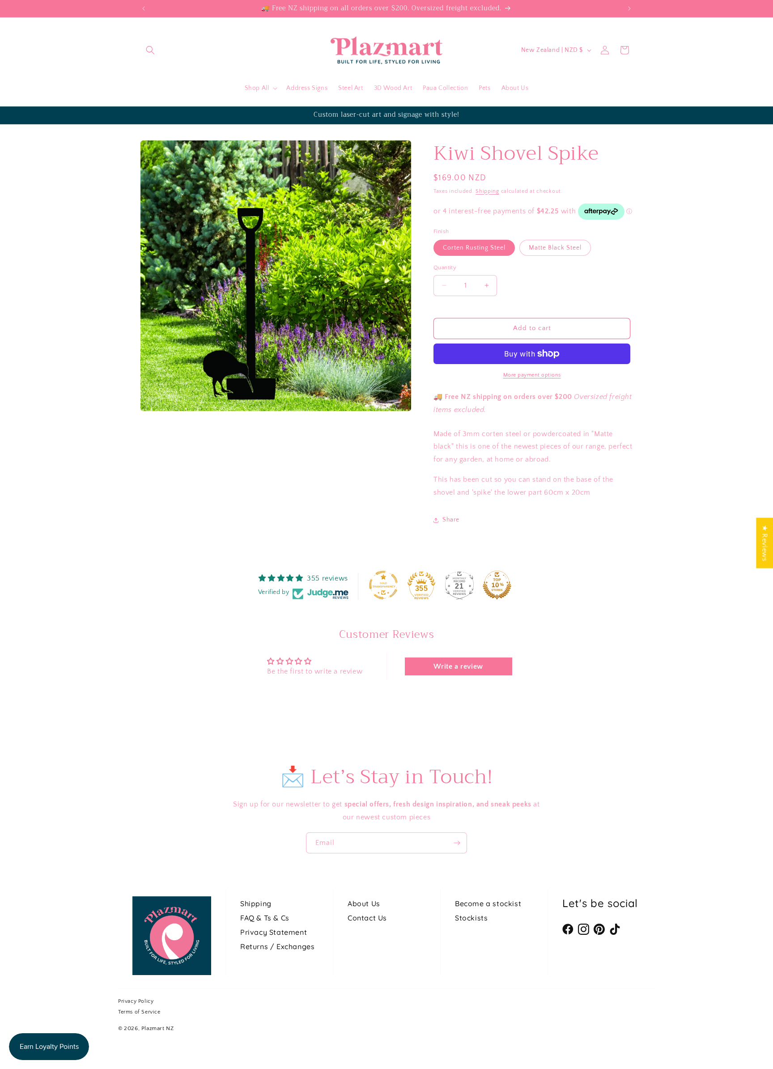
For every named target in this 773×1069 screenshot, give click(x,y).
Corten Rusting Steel (474, 247)
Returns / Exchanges (277, 946)
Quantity (444, 267)
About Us (364, 903)
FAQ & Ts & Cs (264, 917)
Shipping (487, 191)
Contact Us (367, 917)
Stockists (471, 917)
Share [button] (450, 519)
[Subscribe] (457, 842)
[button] (150, 50)
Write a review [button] (458, 666)
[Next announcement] (629, 8)
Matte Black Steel (555, 247)
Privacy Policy (135, 1001)
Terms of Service (139, 1012)
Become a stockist (488, 903)
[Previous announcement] (143, 8)
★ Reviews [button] (764, 543)
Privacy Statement (273, 932)
